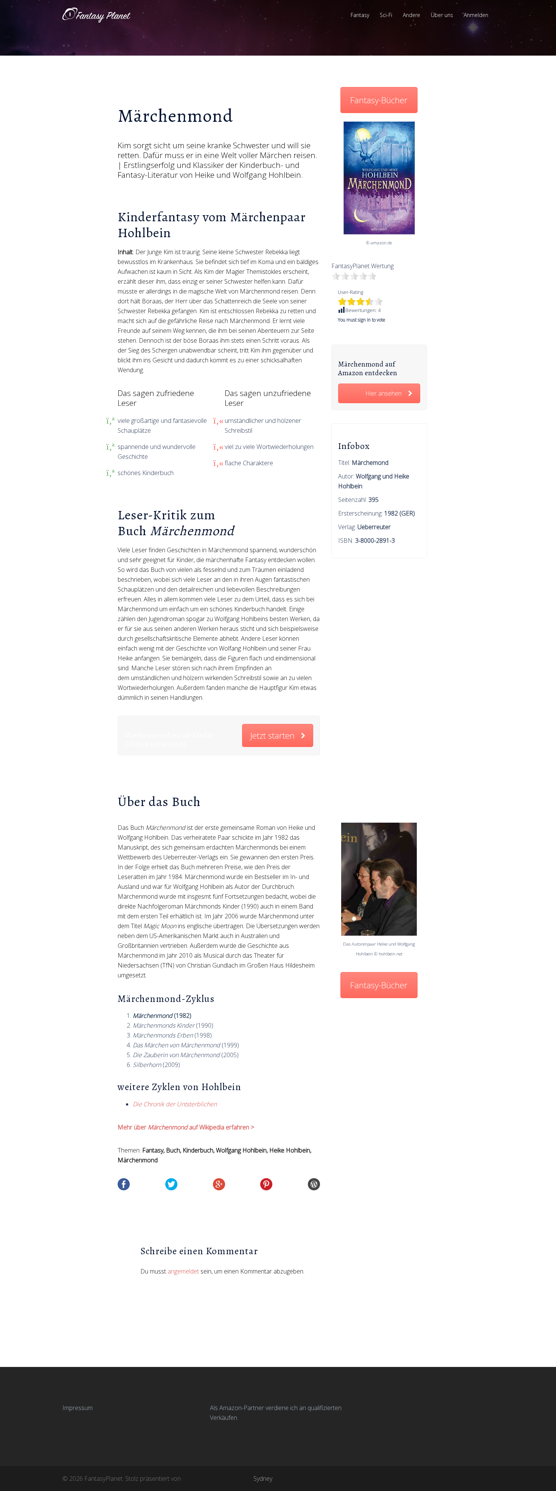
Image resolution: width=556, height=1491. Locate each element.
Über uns (442, 15)
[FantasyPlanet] (96, 14)
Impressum (77, 1408)
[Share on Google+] (219, 1183)
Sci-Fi (386, 15)
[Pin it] (266, 1183)
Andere (411, 15)
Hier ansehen (383, 393)
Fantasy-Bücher (379, 100)
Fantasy (360, 15)
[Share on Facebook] (124, 1183)
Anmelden (476, 15)
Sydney (262, 1478)
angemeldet (183, 1271)
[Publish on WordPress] (314, 1183)
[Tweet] (171, 1183)
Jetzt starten (272, 735)
